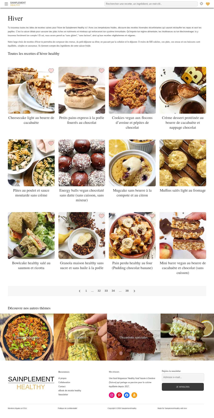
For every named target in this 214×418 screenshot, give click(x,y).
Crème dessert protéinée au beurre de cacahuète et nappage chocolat (183, 122)
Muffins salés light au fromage (183, 190)
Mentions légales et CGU (17, 408)
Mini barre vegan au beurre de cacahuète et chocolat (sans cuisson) (183, 267)
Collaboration (64, 382)
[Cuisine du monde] (27, 359)
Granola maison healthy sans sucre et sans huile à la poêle (82, 265)
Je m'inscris (183, 387)
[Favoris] (207, 4)
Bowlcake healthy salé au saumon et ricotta (31, 265)
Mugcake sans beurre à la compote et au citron (132, 193)
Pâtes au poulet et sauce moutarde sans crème (31, 193)
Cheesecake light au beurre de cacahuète (31, 120)
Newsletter (63, 394)
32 (99, 290)
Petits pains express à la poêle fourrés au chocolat (81, 120)
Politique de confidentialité (67, 408)
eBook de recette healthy (69, 390)
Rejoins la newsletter (171, 371)
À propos (62, 378)
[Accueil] (18, 3)
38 (127, 290)
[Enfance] (80, 359)
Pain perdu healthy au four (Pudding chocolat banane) (132, 265)
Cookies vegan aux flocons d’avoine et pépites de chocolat (132, 122)
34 (113, 290)
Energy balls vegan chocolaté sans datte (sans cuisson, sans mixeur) (81, 195)
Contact (61, 386)
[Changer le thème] (201, 4)
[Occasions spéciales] (134, 359)
